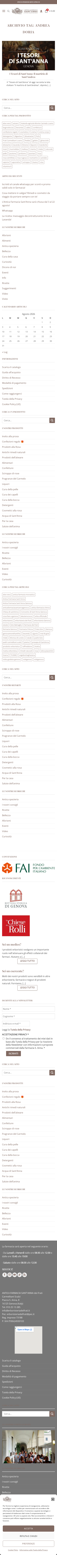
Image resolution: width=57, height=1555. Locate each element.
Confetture (7, 468)
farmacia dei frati (31, 625)
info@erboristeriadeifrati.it (16, 1310)
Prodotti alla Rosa (11, 446)
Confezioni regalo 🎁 (13, 441)
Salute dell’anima (11, 526)
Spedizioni (7, 388)
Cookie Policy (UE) (11, 404)
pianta (26, 642)
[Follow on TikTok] (19, 1275)
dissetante (29, 136)
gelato (35, 140)
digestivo (18, 136)
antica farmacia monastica (23, 594)
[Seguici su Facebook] (4, 1275)
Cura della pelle (10, 489)
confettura (37, 127)
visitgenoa (27, 659)
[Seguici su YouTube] (14, 1275)
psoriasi (32, 153)
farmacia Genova (10, 629)
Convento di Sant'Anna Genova (34, 612)
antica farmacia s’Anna (40, 607)
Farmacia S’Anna (26, 629)
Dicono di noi (9, 267)
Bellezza (6, 251)
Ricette (5, 283)
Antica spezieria (10, 246)
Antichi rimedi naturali (13, 452)
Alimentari (7, 462)
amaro (15, 123)
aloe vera (6, 123)
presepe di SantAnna (40, 642)
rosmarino (33, 158)
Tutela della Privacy (12, 398)
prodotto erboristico (11, 646)
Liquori (5, 484)
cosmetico (24, 132)
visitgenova (38, 659)
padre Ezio (38, 638)
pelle (5, 153)
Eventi (5, 272)
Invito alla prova (10, 436)
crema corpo (44, 132)
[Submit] (52, 108)
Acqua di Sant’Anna (12, 515)
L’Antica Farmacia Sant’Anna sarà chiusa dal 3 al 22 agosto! (28, 203)
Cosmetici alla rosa (12, 510)
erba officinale (41, 616)
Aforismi (6, 235)
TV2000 (13, 655)
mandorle (43, 145)
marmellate (14, 149)
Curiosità (6, 261)
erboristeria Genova (42, 620)
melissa (25, 149)
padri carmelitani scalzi (12, 642)
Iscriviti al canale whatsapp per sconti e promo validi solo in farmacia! (26, 186)
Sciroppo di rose (10, 473)
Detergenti (7, 505)
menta (33, 149)
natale (29, 638)
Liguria (35, 633)
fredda (27, 140)
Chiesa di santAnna (11, 612)
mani (5, 149)
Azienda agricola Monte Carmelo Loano (37, 123)
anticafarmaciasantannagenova (16, 607)
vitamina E (7, 166)
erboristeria (7, 620)
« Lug (4, 352)
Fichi (38, 136)
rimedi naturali (26, 651)
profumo (22, 153)
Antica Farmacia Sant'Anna (14, 599)
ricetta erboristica (10, 651)
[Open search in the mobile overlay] (8, 11)
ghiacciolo (45, 140)
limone (25, 145)
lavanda (16, 145)
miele (40, 149)
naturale (49, 149)
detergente (7, 136)
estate (5, 625)
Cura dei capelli (10, 494)
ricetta (37, 646)
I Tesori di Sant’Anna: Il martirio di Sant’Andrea (28, 75)
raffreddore (27, 646)
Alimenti (6, 240)
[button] (52, 1499)
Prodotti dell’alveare (12, 457)
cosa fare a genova (10, 616)
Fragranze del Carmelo (14, 478)
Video (5, 293)
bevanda (19, 127)
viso (41, 162)
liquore (33, 145)
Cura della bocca (10, 499)
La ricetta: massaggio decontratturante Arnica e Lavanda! (27, 217)
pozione (12, 153)
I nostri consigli (10, 547)
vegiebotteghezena (27, 655)
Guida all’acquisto (11, 372)
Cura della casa (10, 256)
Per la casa (7, 521)
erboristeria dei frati (23, 620)
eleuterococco (26, 616)
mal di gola (44, 633)
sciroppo (26, 162)
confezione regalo (10, 132)
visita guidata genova (11, 659)
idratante (7, 145)
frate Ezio (39, 629)
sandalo (44, 158)
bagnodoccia (8, 127)
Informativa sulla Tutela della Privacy (34, 1550)
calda (28, 127)
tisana (35, 162)
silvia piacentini (47, 651)
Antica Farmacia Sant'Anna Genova (17, 603)
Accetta (28, 1528)
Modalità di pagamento (14, 382)
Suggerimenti (9, 288)
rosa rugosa (22, 158)
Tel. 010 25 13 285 (11, 1307)
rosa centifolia (8, 158)
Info (4, 277)
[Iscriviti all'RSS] (24, 1275)
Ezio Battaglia (16, 625)
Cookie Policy (13, 1550)
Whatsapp (7, 210)
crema (33, 132)
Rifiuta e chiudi (28, 1536)
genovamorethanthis (11, 633)
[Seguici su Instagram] (9, 1275)
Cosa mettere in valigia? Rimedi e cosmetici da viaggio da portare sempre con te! (26, 195)
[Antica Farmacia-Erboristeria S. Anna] (25, 11)
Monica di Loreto (17, 638)
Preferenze (28, 1543)
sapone (6, 162)
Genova (49, 629)
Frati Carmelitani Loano (12, 140)
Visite (5, 298)
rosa (39, 153)
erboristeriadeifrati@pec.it (20, 1314)
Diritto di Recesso (11, 377)
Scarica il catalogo (11, 367)
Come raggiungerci (12, 393)
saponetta (16, 162)
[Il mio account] (41, 11)
